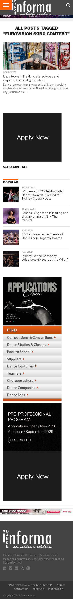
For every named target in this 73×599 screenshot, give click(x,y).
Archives (38, 589)
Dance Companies (21, 388)
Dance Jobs (16, 395)
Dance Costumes (20, 366)
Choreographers (20, 380)
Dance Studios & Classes (26, 345)
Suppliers (14, 359)
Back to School (19, 352)
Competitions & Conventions (30, 337)
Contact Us (21, 589)
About (61, 585)
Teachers (14, 373)
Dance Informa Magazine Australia (30, 585)
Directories (55, 589)
